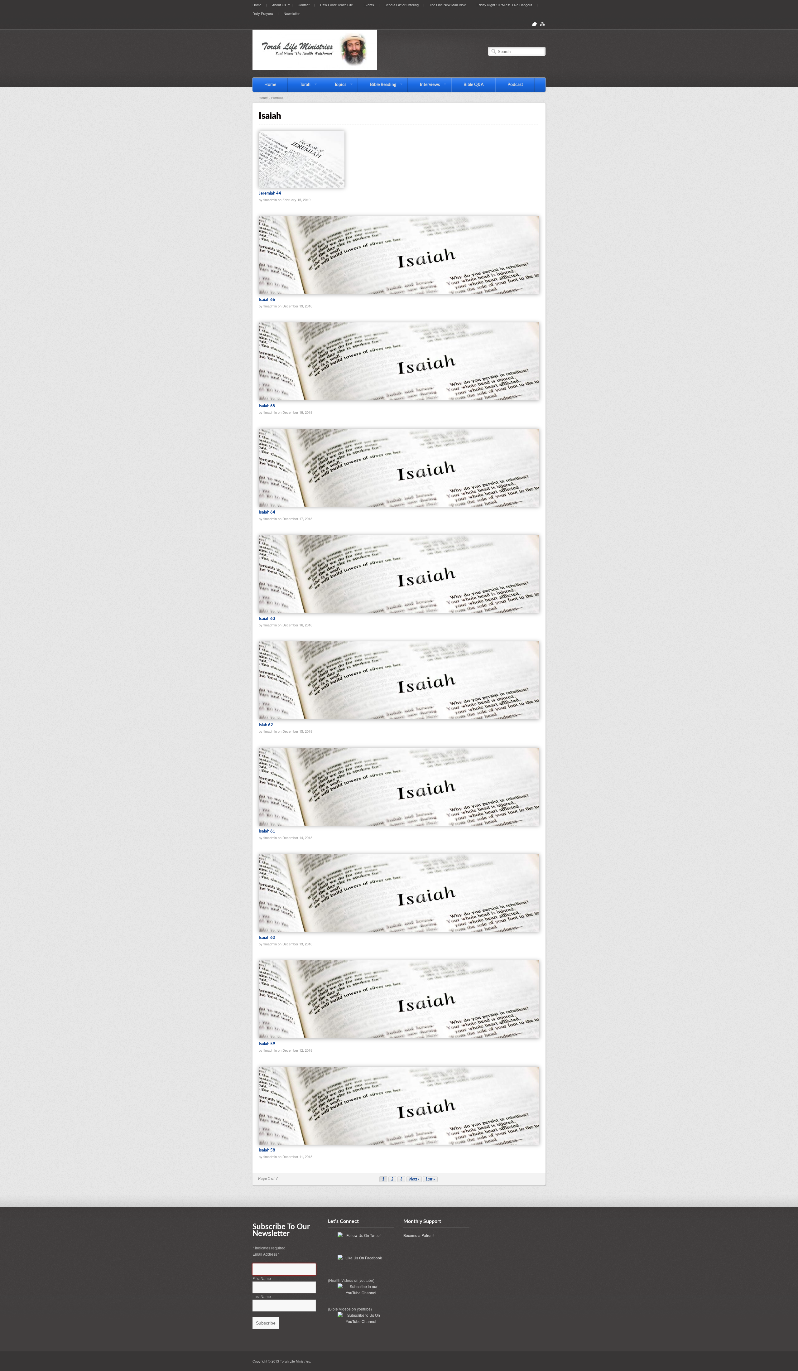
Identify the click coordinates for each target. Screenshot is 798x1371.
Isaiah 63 (267, 619)
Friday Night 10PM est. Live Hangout (504, 4)
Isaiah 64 (267, 512)
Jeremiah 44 (270, 193)
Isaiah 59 (267, 1044)
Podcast (515, 85)
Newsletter (292, 13)
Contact (304, 4)
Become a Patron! (418, 1235)
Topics (334, 84)
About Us (276, 4)
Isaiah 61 (267, 831)
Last (430, 1179)
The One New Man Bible (447, 4)
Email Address (266, 1254)
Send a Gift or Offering (402, 4)
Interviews (424, 84)
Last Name (261, 1296)
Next (414, 1179)
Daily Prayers (262, 13)
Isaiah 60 (267, 938)
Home (257, 4)
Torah (299, 84)
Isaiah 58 (267, 1150)
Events (368, 4)
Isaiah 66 (267, 300)
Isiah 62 (266, 725)
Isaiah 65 (267, 406)
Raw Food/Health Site (336, 4)
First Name (261, 1278)
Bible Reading (377, 84)
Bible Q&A (474, 85)
